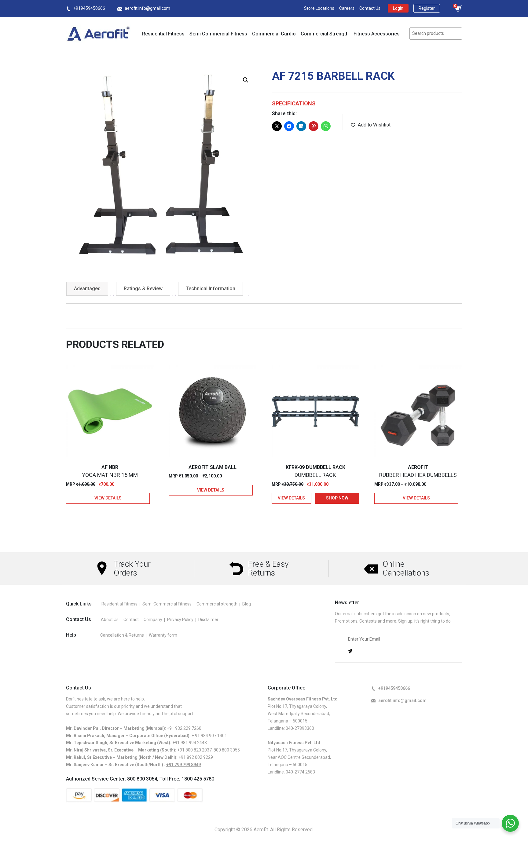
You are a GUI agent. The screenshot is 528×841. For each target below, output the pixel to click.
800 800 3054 (142, 779)
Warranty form (163, 635)
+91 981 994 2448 (189, 742)
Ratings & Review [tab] (143, 288)
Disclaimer (208, 619)
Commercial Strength (325, 34)
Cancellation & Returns (122, 635)
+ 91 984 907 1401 (209, 735)
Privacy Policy (180, 619)
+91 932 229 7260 (184, 728)
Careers (346, 8)
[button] (245, 80)
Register (427, 8)
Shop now (337, 497)
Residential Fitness (163, 34)
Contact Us (369, 8)
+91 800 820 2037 (194, 750)
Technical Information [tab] (210, 288)
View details (108, 497)
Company (153, 619)
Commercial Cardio (274, 34)
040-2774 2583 (300, 772)
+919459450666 (89, 8)
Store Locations (319, 8)
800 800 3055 (227, 750)
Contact (131, 619)
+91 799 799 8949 (183, 764)
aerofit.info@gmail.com (147, 8)
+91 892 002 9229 (195, 757)
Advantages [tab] (87, 288)
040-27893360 (300, 728)
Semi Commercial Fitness (218, 34)
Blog (246, 603)
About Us (110, 619)
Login (398, 8)
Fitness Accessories (377, 34)
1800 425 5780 (198, 779)
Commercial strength (216, 603)
